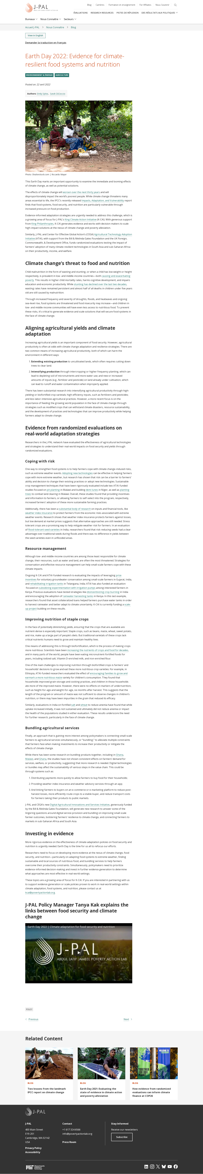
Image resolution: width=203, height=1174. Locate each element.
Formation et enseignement (122, 4)
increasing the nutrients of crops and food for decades (97, 650)
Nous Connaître (49, 19)
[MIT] (35, 1167)
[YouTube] (170, 1166)
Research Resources (102, 12)
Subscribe (122, 1137)
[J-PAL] (41, 8)
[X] (158, 1167)
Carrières (100, 4)
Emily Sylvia (42, 93)
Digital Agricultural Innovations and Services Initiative (80, 804)
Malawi (29, 759)
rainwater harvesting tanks (78, 596)
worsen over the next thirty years (81, 192)
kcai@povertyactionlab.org (40, 892)
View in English (35, 35)
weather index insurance (39, 513)
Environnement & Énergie (39, 75)
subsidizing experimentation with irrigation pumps (67, 587)
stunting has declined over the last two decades (100, 284)
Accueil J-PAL (32, 27)
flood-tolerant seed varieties (44, 529)
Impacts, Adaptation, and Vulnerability (103, 200)
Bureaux (30, 19)
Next (126, 1019)
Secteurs (69, 19)
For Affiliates (145, 4)
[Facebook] (176, 1166)
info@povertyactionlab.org (77, 1133)
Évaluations (81, 12)
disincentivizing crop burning (103, 592)
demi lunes (92, 489)
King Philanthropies (42, 223)
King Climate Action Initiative (80, 219)
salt (73, 704)
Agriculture (62, 75)
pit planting (53, 489)
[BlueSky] (164, 1166)
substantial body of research (75, 508)
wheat (84, 704)
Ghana (119, 754)
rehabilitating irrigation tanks (46, 583)
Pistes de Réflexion (128, 12)
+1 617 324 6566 (71, 1129)
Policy (29, 1009)
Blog (89, 4)
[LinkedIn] (146, 1166)
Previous (33, 1019)
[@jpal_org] (152, 1166)
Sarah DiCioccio (57, 93)
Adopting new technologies (77, 473)
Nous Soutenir (162, 4)
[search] (175, 5)
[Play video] (79, 953)
